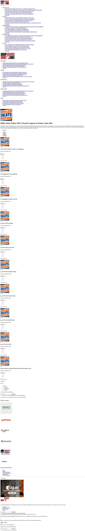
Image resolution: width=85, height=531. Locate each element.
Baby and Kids (5, 474)
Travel (4, 43)
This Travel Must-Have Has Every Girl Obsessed (16, 49)
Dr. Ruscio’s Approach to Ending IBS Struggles (15, 28)
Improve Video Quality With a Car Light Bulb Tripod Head (18, 12)
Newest (5, 386)
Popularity (6, 387)
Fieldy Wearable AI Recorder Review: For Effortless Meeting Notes (20, 8)
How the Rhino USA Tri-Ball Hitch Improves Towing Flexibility (19, 44)
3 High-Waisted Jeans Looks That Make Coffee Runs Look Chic (19, 17)
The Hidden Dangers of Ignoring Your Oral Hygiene (16, 29)
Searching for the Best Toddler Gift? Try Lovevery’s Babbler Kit (19, 14)
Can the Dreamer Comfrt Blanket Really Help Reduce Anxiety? (19, 20)
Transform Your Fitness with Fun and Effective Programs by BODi (20, 40)
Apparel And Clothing (7, 473)
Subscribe (13, 394)
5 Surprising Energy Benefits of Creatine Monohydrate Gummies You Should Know (24, 35)
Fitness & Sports (6, 34)
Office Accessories (6, 472)
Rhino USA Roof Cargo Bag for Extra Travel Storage (17, 45)
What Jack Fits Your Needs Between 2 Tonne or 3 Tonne (17, 48)
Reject (2, 522)
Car (3, 469)
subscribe (13, 528)
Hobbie (4, 471)
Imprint (4, 509)
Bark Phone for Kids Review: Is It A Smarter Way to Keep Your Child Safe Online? (23, 10)
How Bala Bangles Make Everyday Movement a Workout (18, 37)
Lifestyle (5, 16)
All (4, 385)
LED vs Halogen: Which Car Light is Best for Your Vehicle (18, 39)
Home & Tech (6, 7)
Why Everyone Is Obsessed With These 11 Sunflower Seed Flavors (20, 19)
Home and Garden (6, 475)
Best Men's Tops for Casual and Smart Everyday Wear (17, 21)
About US (5, 506)
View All (7, 15)
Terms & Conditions (6, 507)
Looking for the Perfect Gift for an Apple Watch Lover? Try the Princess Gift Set (23, 22)
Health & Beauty (6, 25)
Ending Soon (6, 388)
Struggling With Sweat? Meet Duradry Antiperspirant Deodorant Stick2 (21, 31)
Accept (5, 522)
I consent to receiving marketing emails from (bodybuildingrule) (13, 395)
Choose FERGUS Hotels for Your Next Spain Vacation (17, 47)
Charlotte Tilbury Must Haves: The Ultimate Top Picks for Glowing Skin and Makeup (24, 26)
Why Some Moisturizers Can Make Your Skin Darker (17, 30)
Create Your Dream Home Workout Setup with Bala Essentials (19, 38)
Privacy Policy (5, 508)
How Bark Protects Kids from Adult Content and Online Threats (19, 11)
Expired (5, 390)
